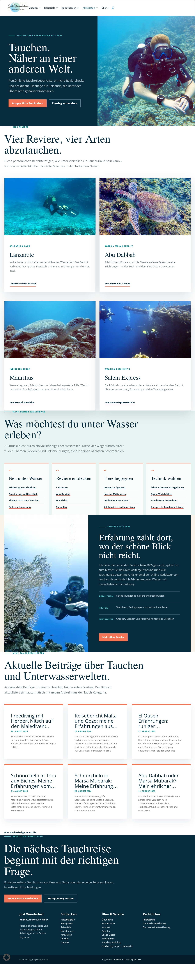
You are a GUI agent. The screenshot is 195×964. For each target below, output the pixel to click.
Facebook (118, 959)
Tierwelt (65, 942)
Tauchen (65, 938)
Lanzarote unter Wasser (23, 283)
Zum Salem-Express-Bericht (120, 402)
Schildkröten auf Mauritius (119, 506)
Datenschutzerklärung (154, 923)
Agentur (106, 930)
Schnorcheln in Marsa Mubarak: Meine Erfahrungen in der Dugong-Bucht (97, 786)
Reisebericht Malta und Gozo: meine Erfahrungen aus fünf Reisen (96, 723)
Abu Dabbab (63, 494)
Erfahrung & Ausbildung (22, 487)
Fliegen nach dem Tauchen (24, 500)
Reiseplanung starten (61, 898)
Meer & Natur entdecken (23, 898)
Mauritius (61, 500)
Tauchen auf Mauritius (22, 402)
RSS (139, 959)
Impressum (149, 919)
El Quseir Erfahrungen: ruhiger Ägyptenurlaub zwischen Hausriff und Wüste (158, 728)
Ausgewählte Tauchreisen (27, 103)
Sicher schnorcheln (20, 506)
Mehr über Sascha (113, 637)
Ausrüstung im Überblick (23, 494)
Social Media (108, 934)
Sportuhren (108, 938)
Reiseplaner (67, 923)
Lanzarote (62, 487)
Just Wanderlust (32, 914)
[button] (6, 957)
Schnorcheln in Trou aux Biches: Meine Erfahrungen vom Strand (33, 783)
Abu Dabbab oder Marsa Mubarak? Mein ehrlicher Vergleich (158, 783)
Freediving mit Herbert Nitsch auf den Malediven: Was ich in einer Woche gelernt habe (34, 726)
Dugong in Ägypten (114, 487)
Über (104, 7)
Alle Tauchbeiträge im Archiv (20, 832)
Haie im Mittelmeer (115, 494)
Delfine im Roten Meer (116, 500)
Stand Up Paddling (111, 942)
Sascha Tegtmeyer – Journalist (117, 946)
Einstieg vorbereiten (64, 103)
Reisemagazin (68, 919)
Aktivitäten (89, 7)
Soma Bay (61, 506)
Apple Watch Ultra (161, 494)
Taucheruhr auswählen (164, 500)
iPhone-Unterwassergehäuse (167, 487)
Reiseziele (49, 7)
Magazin (33, 7)
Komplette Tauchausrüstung (167, 506)
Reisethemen (69, 7)
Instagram (131, 959)
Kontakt (106, 927)
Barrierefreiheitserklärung (156, 927)
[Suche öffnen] (113, 8)
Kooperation (108, 923)
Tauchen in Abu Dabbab (117, 283)
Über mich (107, 919)
